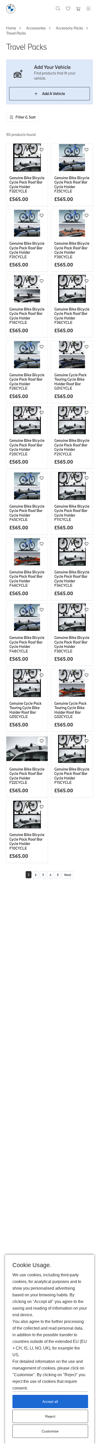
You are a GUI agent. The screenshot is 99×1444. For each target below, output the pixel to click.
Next (67, 875)
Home (11, 28)
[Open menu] (88, 8)
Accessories (36, 28)
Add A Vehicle (53, 93)
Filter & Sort (25, 117)
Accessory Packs (69, 28)
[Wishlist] (68, 8)
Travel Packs (16, 33)
